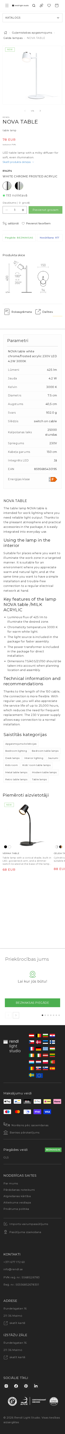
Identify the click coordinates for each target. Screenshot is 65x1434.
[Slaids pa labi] (40, 111)
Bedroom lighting (16, 750)
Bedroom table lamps (45, 750)
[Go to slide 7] (59, 1015)
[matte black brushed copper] (60, 846)
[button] (7, 5)
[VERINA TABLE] (27, 825)
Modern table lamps (44, 772)
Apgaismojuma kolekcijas (21, 743)
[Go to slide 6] (56, 1015)
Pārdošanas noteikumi (19, 1189)
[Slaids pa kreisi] (25, 111)
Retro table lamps (16, 779)
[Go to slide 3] (48, 1015)
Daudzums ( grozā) (16, 202)
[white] (9, 846)
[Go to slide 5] (53, 1015)
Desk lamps (12, 758)
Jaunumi (53, 758)
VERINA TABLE (11, 853)
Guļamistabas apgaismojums (32, 32)
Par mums (10, 1183)
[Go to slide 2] (45, 1015)
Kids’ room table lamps (36, 765)
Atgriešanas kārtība (17, 1196)
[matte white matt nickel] (56, 846)
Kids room (11, 765)
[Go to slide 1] (42, 1015)
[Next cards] (16, 1015)
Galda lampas (13, 38)
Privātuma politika (16, 1209)
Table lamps (39, 779)
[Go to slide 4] (50, 1015)
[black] (5, 846)
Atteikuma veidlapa (17, 1202)
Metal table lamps (16, 772)
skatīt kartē (17, 1323)
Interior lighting (33, 758)
